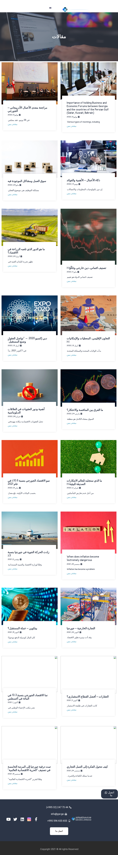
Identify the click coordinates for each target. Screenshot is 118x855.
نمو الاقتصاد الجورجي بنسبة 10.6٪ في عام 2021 (29, 482)
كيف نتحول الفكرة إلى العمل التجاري (87, 767)
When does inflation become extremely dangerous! (83, 558)
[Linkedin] (22, 819)
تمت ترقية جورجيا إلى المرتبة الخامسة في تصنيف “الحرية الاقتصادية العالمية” (29, 768)
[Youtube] (8, 819)
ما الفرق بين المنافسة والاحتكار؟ (85, 410)
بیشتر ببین (71, 126)
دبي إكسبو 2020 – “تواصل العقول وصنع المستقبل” (27, 340)
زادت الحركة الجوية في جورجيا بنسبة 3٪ (28, 554)
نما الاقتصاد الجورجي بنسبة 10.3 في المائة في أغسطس (28, 697)
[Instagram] (29, 819)
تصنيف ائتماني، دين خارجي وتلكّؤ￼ (86, 268)
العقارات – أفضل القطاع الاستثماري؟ (88, 696)
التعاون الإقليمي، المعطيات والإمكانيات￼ (88, 340)
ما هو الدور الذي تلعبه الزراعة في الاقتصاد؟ (26, 251)
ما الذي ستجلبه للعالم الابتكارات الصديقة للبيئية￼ (84, 482)
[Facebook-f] (36, 819)
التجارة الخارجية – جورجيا (81, 628)
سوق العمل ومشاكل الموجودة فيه (27, 181)
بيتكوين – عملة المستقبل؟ (22, 628)
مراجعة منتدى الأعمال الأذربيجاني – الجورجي (27, 109)
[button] (50, 8)
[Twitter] (15, 819)
